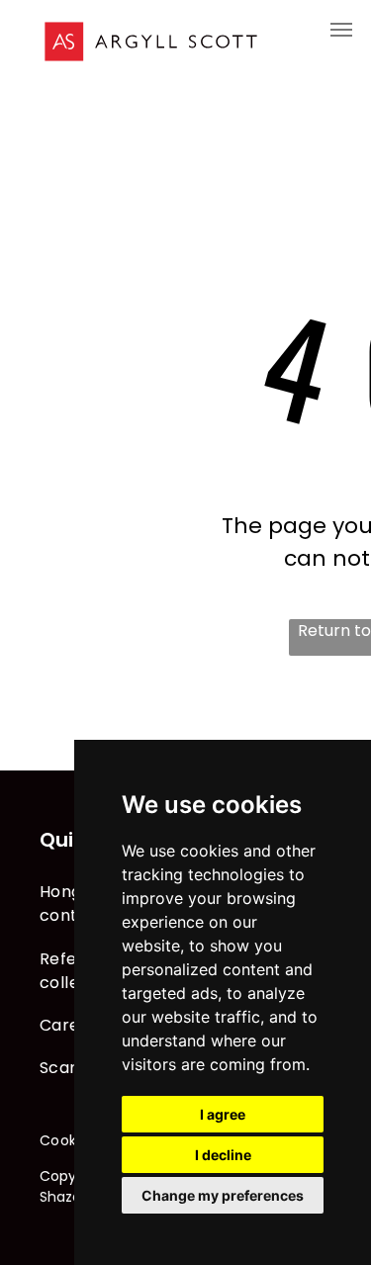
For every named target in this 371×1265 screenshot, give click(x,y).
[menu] (341, 29)
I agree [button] (222, 1114)
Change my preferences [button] (222, 1195)
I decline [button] (223, 1154)
